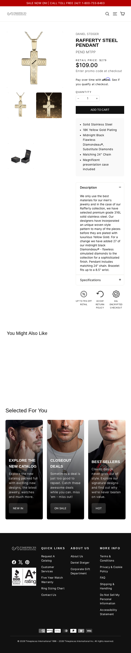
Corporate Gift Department (80, 571)
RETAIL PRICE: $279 (91, 60)
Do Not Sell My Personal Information (110, 599)
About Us (77, 556)
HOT (99, 508)
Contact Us (48, 595)
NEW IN (18, 508)
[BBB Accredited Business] (24, 577)
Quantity (84, 92)
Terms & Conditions (107, 558)
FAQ (102, 577)
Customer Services (47, 569)
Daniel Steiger (87, 34)
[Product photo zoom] (35, 60)
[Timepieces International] (17, 14)
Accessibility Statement (108, 612)
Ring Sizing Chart (52, 588)
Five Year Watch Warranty (52, 580)
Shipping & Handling (107, 586)
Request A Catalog (48, 558)
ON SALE (60, 508)
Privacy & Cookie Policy (111, 569)
